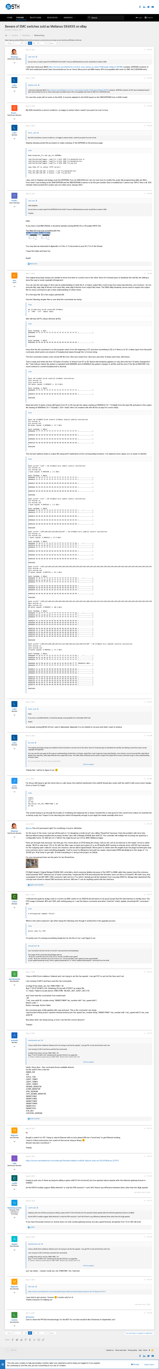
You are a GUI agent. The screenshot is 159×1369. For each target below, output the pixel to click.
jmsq (14, 786)
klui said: (31, 743)
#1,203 (149, 106)
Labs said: (31, 57)
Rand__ (14, 113)
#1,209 (149, 779)
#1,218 (149, 1237)
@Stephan (30, 1317)
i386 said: (31, 1287)
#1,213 (149, 1033)
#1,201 (149, 50)
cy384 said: (32, 1208)
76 (46, 43)
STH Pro (13, 1350)
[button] (26, 18)
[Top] (149, 1350)
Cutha (14, 901)
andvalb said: (32, 946)
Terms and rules (120, 1350)
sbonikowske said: (34, 1040)
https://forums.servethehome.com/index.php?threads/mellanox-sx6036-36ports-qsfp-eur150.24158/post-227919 (72, 1161)
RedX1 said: (32, 709)
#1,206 (149, 273)
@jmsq (29, 828)
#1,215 (149, 1156)
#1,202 (149, 78)
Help (140, 1350)
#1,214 (149, 1128)
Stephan (14, 57)
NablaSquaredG (14, 1208)
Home (145, 1350)
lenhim (14, 1320)
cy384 (14, 1183)
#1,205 (149, 193)
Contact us (110, 1350)
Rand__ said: (32, 133)
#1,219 (149, 1279)
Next (51, 43)
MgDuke (14, 1135)
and (36, 885)
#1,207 (149, 702)
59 (22, 43)
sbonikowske (14, 979)
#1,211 (149, 894)
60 (26, 43)
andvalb (14, 1040)
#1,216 (149, 1176)
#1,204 (149, 126)
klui (14, 280)
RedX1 (14, 201)
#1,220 (149, 1313)
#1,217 (149, 1200)
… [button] (18, 43)
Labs (14, 85)
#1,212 (149, 972)
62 (34, 43)
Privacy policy (132, 1350)
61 (30, 43)
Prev (10, 43)
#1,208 (149, 735)
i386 (14, 1163)
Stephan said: (32, 85)
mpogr (9, 30)
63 (38, 43)
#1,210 (149, 824)
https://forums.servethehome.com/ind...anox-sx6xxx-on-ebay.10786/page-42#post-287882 (85, 67)
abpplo (14, 1244)
